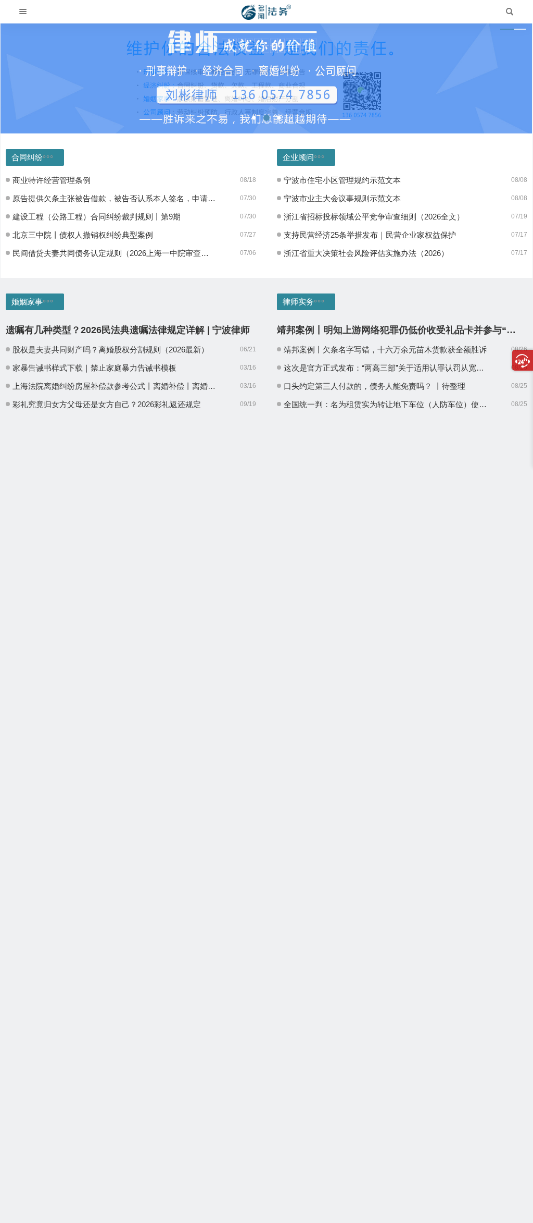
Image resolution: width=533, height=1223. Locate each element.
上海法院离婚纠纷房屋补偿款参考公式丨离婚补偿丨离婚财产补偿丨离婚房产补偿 (114, 386)
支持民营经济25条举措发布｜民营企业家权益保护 (370, 234)
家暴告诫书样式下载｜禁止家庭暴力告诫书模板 (94, 367)
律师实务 (298, 301)
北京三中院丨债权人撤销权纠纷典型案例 (82, 234)
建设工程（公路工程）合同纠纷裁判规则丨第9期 (96, 216)
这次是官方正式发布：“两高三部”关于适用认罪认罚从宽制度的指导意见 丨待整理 (385, 367)
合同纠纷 (27, 157)
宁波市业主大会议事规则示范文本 (342, 198)
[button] (254, 118)
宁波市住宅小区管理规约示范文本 (342, 180)
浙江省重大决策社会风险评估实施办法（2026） (366, 253)
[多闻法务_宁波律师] (266, 12)
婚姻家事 (27, 301)
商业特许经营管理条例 (51, 180)
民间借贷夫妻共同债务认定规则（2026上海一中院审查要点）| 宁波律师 (114, 253)
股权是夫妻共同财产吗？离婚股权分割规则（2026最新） (110, 349)
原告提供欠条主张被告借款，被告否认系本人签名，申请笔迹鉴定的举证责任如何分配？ (114, 198)
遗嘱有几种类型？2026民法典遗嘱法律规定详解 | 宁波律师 (128, 330)
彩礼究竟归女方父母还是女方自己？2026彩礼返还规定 (106, 404)
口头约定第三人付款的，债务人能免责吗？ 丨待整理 (374, 386)
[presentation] (30, 78)
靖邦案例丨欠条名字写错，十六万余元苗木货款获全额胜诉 (385, 349)
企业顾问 (298, 157)
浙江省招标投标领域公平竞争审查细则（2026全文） (374, 216)
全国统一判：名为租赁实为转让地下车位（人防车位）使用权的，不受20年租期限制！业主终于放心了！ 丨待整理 (385, 404)
